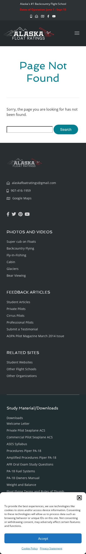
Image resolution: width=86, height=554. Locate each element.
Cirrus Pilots (15, 315)
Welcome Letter (18, 423)
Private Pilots (16, 309)
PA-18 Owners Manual (23, 478)
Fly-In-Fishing (16, 255)
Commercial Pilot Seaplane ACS (30, 437)
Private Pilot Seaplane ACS (26, 430)
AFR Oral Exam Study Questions (30, 464)
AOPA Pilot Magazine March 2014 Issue (35, 336)
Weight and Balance (21, 485)
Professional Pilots (20, 322)
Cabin (11, 262)
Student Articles (18, 302)
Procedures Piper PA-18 (24, 451)
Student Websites (20, 362)
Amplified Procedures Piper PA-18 (31, 457)
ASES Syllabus (17, 444)
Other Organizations (22, 376)
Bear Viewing (16, 275)
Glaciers (13, 269)
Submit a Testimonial (22, 329)
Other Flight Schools (21, 369)
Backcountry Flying (20, 248)
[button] (79, 498)
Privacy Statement (51, 548)
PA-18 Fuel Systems (21, 471)
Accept (43, 538)
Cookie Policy (30, 548)
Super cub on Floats (21, 241)
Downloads (15, 418)
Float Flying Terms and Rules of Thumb (35, 491)
